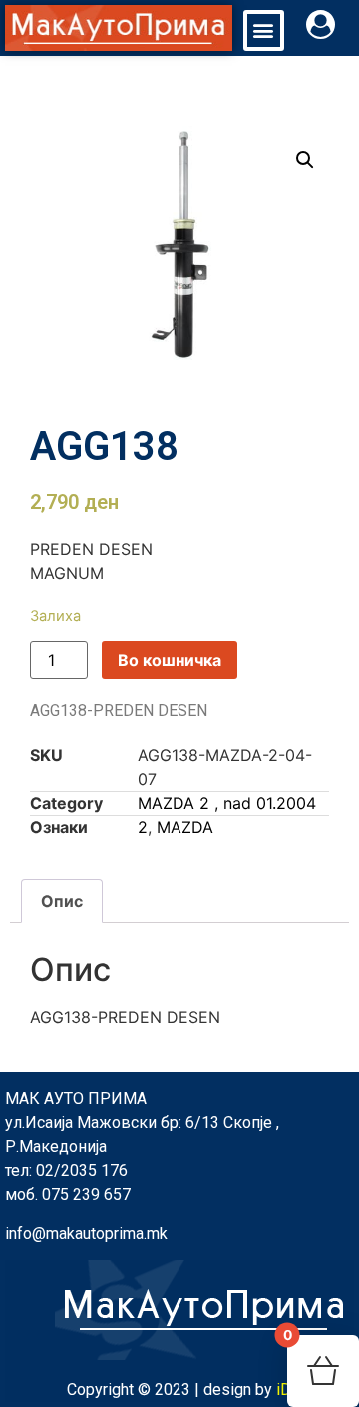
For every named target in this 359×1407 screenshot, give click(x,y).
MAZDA (185, 827)
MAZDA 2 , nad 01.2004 (227, 803)
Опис (62, 901)
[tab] (62, 901)
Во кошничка (169, 660)
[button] (263, 30)
